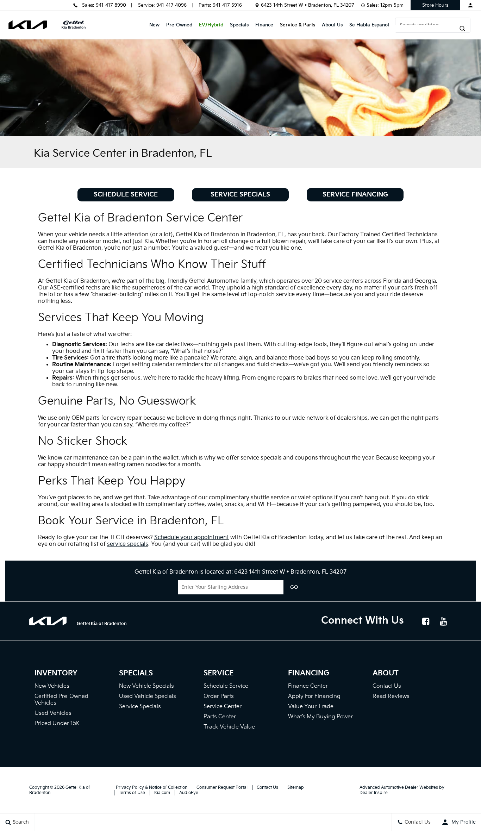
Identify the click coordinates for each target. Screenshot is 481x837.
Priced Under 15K (57, 723)
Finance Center (308, 686)
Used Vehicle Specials (147, 696)
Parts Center (220, 716)
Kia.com (162, 792)
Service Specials (240, 194)
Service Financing (355, 194)
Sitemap (295, 787)
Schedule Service (126, 194)
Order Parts (219, 696)
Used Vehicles (53, 713)
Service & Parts (297, 25)
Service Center (223, 706)
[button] (418, 28)
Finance (264, 25)
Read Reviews (391, 696)
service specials (127, 544)
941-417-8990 (111, 5)
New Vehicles (52, 686)
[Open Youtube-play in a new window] (444, 621)
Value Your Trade (310, 706)
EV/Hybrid (211, 25)
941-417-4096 (171, 5)
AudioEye (188, 792)
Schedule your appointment (191, 537)
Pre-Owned (179, 25)
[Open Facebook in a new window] (426, 621)
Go (294, 587)
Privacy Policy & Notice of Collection (151, 787)
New (154, 25)
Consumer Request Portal (222, 787)
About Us (332, 25)
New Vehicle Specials (146, 686)
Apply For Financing (314, 696)
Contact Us (387, 686)
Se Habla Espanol (369, 25)
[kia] (27, 24)
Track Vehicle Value (229, 727)
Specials (239, 25)
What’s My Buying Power (320, 716)
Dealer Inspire (374, 792)
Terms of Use (132, 792)
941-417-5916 (227, 5)
